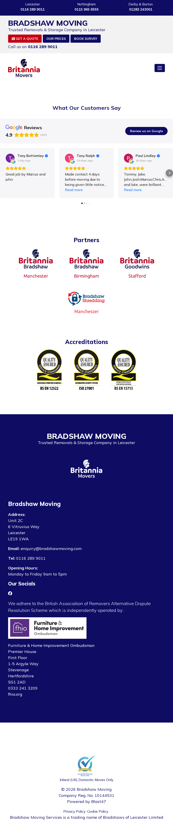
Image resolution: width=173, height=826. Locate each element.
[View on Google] (10, 158)
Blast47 (98, 801)
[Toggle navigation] (160, 68)
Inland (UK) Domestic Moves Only (86, 779)
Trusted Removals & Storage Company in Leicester (56, 30)
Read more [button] (74, 189)
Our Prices (56, 39)
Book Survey (85, 39)
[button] (3, 173)
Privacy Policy (74, 811)
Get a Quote (26, 39)
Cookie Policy (97, 811)
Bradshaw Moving (48, 23)
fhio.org (15, 694)
